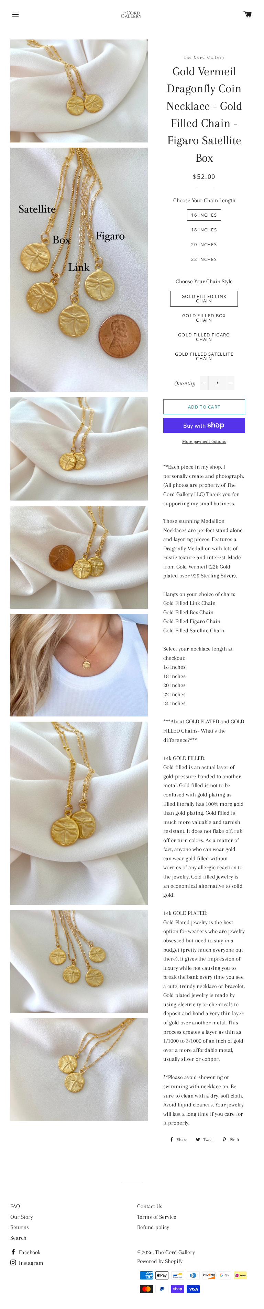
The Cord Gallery (175, 1252)
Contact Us (149, 1206)
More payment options (204, 441)
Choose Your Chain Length (204, 200)
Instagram (30, 1263)
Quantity (184, 383)
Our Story (21, 1217)
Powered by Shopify (160, 1261)
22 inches (204, 259)
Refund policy (153, 1227)
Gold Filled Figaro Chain (204, 337)
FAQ (15, 1206)
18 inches (204, 230)
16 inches (204, 215)
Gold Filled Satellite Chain (204, 356)
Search (18, 1238)
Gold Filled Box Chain (204, 317)
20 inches (204, 244)
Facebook (29, 1252)
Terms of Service (156, 1217)
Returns (19, 1227)
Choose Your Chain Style (204, 281)
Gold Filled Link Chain (204, 298)
